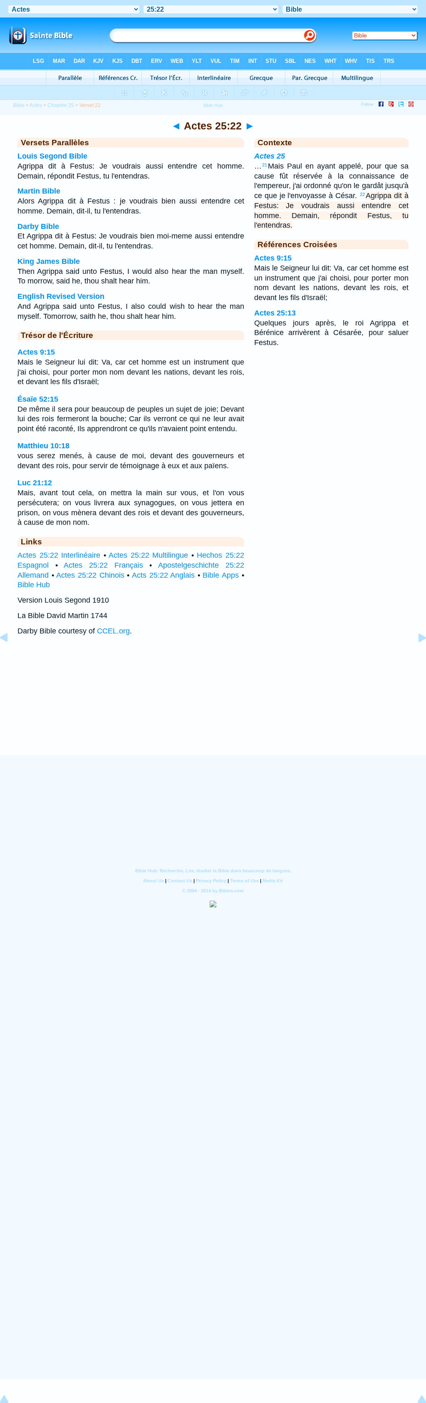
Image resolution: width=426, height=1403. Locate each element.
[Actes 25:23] (415, 656)
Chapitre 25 (60, 105)
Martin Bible (38, 191)
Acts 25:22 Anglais (163, 575)
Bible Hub (33, 585)
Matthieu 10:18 (43, 446)
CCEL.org (113, 631)
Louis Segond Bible (52, 156)
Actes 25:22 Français (103, 565)
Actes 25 (269, 156)
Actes (36, 105)
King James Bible (48, 261)
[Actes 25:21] (10, 656)
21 (264, 164)
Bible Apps (221, 575)
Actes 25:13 (275, 313)
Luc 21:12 (34, 483)
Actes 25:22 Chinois (90, 575)
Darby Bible (38, 226)
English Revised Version (60, 296)
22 (362, 194)
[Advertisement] (213, 703)
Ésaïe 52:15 (37, 399)
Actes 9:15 (36, 352)
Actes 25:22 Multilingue (148, 555)
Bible (19, 105)
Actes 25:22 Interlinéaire (58, 555)
